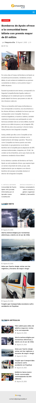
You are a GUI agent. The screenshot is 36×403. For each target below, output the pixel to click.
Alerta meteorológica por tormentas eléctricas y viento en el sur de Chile (24, 339)
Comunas (6, 20)
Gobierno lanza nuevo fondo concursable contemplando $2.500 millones (23, 375)
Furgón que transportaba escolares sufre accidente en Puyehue (24, 363)
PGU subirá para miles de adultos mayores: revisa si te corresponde (24, 328)
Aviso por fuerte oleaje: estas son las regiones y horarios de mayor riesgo (24, 351)
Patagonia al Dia (10, 42)
